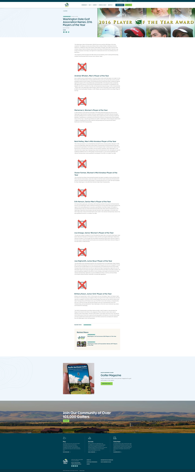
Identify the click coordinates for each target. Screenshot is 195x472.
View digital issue (106, 383)
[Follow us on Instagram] (73, 466)
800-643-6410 (78, 464)
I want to (128, 4)
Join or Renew (120, 5)
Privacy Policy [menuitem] (82, 470)
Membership (84, 4)
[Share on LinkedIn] (64, 32)
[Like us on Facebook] (72, 466)
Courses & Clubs (102, 4)
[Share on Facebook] (66, 32)
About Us (110, 4)
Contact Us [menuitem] (89, 459)
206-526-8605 (77, 462)
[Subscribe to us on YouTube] (77, 466)
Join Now (66, 420)
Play (90, 4)
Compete (95, 4)
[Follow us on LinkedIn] (75, 466)
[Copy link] (68, 32)
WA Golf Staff (66, 27)
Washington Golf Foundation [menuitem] (107, 459)
